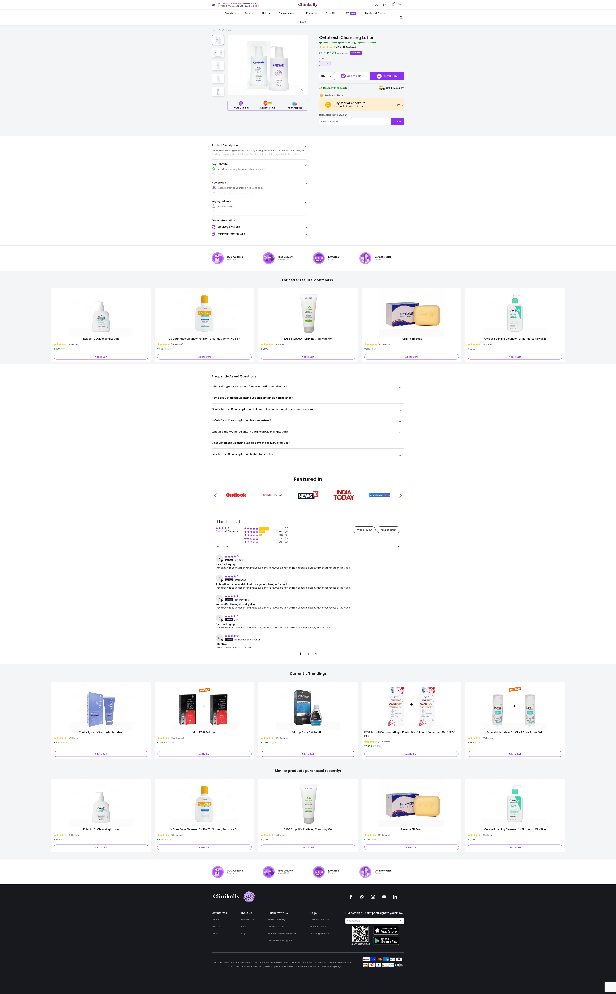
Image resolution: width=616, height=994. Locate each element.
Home (214, 30)
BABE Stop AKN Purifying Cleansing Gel (308, 338)
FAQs (243, 926)
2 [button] (304, 653)
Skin (248, 13)
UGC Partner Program (280, 940)
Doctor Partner (276, 926)
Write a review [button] (364, 529)
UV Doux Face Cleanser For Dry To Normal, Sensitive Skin (204, 338)
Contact (216, 933)
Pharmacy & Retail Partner (282, 933)
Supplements (287, 13)
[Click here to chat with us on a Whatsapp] (362, 897)
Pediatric (311, 13)
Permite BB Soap (411, 338)
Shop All (330, 13)
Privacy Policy (318, 926)
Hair (264, 13)
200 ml (324, 63)
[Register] (399, 921)
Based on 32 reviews (227, 531)
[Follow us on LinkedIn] (395, 897)
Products (217, 926)
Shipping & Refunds (321, 933)
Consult (216, 919)
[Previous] (322, 104)
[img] (232, 556)
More (303, 21)
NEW (353, 13)
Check (397, 121)
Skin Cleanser (225, 30)
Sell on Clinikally (276, 919)
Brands (229, 13)
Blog (243, 933)
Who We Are (247, 919)
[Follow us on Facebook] (351, 897)
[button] (327, 47)
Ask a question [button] (388, 529)
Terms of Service (319, 919)
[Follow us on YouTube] (384, 897)
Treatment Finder (375, 13)
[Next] (402, 104)
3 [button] (308, 653)
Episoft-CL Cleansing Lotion (101, 338)
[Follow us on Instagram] (373, 897)
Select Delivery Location (333, 114)
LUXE (349, 13)
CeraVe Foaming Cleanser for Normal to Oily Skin (515, 338)
